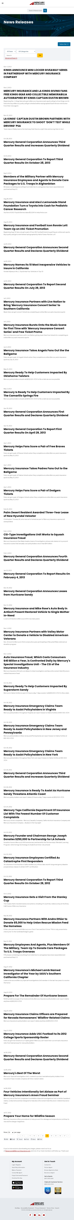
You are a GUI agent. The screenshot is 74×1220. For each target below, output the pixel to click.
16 (60, 1135)
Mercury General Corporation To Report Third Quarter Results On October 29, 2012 (33, 881)
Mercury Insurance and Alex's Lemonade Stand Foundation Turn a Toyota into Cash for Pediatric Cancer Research (36, 205)
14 (51, 1135)
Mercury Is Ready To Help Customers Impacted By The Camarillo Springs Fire (37, 393)
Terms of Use (50, 1208)
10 (34, 1135)
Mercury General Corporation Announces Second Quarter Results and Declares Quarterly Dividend (36, 249)
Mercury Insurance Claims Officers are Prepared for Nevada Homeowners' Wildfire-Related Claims (37, 1015)
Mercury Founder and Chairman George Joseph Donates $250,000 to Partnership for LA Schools (35, 837)
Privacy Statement (40, 1208)
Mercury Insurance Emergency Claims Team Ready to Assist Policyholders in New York (33, 752)
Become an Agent (49, 1172)
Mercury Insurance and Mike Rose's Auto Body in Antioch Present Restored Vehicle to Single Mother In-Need (36, 612)
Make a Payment (16, 1170)
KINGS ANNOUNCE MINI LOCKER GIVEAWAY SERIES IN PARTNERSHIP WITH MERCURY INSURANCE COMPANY (35, 73)
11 (38, 1135)
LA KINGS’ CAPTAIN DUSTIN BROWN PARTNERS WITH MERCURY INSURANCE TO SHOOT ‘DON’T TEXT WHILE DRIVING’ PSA (37, 122)
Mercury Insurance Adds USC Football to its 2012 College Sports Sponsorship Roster (35, 1035)
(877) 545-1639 (48, 1178)
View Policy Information (18, 1167)
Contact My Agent (17, 1172)
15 (55, 1135)
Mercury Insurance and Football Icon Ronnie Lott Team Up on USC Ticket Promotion (36, 227)
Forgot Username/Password (20, 1175)
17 (64, 1135)
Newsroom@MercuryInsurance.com (17, 1151)
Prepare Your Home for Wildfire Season (29, 1116)
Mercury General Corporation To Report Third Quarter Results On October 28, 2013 (33, 161)
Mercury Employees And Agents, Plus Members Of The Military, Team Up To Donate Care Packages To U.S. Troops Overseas (36, 948)
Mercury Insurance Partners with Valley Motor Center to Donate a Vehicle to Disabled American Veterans (36, 635)
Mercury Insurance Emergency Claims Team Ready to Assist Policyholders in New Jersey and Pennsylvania (35, 729)
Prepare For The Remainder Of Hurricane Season (35, 995)
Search (57, 1208)
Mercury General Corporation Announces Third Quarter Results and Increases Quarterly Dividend (36, 143)
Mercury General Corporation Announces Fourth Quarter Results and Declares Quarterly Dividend (36, 558)
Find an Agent (48, 1167)
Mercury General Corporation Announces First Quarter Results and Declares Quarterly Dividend (36, 413)
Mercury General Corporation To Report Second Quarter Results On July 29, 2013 (35, 286)
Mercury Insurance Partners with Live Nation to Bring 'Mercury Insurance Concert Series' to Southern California (34, 305)
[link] (30, 1215)
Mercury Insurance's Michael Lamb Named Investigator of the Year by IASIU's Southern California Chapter (32, 973)
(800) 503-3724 (49, 1184)
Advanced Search (11, 58)
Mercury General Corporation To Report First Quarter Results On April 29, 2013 (33, 430)
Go (40, 55)
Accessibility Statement (27, 1208)
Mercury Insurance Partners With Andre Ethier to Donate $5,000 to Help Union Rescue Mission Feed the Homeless (36, 922)
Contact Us (47, 1165)
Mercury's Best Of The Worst (22, 1073)
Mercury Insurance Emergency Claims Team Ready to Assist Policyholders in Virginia (33, 707)
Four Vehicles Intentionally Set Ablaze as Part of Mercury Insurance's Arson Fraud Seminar (35, 1093)
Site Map (17, 1208)
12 (42, 1135)
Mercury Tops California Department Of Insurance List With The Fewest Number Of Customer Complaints (37, 813)
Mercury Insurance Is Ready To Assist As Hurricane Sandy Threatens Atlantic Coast (37, 792)
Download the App (17, 1178)
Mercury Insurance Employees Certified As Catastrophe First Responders (32, 859)
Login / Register (16, 1165)
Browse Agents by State (51, 1170)
